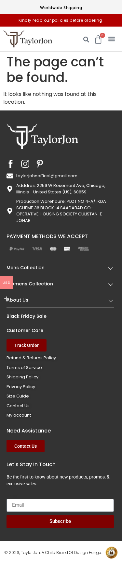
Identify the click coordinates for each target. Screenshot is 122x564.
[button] (111, 38)
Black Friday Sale (27, 316)
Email (13, 496)
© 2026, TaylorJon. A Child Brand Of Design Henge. (53, 552)
